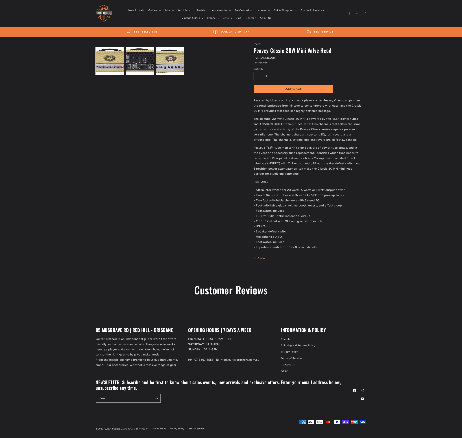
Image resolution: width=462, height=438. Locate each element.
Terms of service (196, 429)
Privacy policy (177, 429)
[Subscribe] (156, 398)
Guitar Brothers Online (115, 429)
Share (261, 258)
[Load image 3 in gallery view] (170, 61)
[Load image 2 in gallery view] (140, 61)
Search (285, 339)
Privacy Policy (289, 351)
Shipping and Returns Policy (298, 345)
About (285, 370)
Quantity (258, 69)
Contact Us (288, 364)
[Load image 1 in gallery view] (110, 61)
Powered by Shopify (138, 429)
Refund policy (159, 429)
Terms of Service (291, 358)
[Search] (349, 13)
